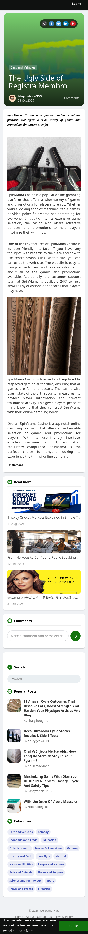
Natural (60, 856)
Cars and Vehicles (23, 67)
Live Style (44, 856)
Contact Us (44, 917)
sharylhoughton (39, 720)
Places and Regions (50, 872)
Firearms (44, 889)
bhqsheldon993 (30, 96)
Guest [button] (77, 4)
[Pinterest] (73, 23)
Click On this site (51, 258)
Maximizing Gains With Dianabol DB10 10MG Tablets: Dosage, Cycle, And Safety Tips (52, 781)
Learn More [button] (25, 931)
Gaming (72, 848)
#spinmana (16, 465)
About (30, 917)
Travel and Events (21, 889)
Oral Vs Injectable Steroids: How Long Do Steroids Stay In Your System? (50, 756)
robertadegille (38, 807)
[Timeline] (44, 23)
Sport (50, 881)
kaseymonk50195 (40, 791)
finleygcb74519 (38, 741)
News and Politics (21, 864)
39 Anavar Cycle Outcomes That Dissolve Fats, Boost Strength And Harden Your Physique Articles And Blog (52, 708)
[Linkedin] (66, 23)
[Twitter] (58, 23)
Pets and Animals (20, 872)
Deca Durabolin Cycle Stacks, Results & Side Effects (47, 733)
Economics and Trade (23, 840)
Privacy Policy (64, 917)
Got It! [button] (73, 926)
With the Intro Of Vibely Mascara (50, 801)
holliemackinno (39, 766)
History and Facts (20, 856)
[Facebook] (51, 23)
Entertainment (19, 848)
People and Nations (51, 864)
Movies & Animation (48, 848)
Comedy (43, 832)
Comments (71, 98)
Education (49, 840)
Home (19, 917)
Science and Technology (25, 881)
